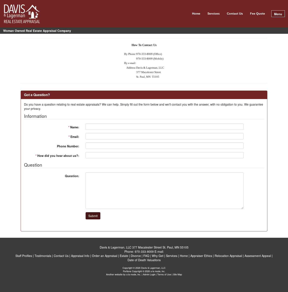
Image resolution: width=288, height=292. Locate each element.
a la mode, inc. (133, 274)
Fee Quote (257, 13)
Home (196, 13)
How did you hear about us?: (57, 155)
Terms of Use (164, 274)
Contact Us (235, 13)
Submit (93, 216)
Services (213, 13)
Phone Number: (68, 146)
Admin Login (149, 274)
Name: (73, 127)
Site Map (177, 274)
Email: (74, 136)
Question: (72, 176)
